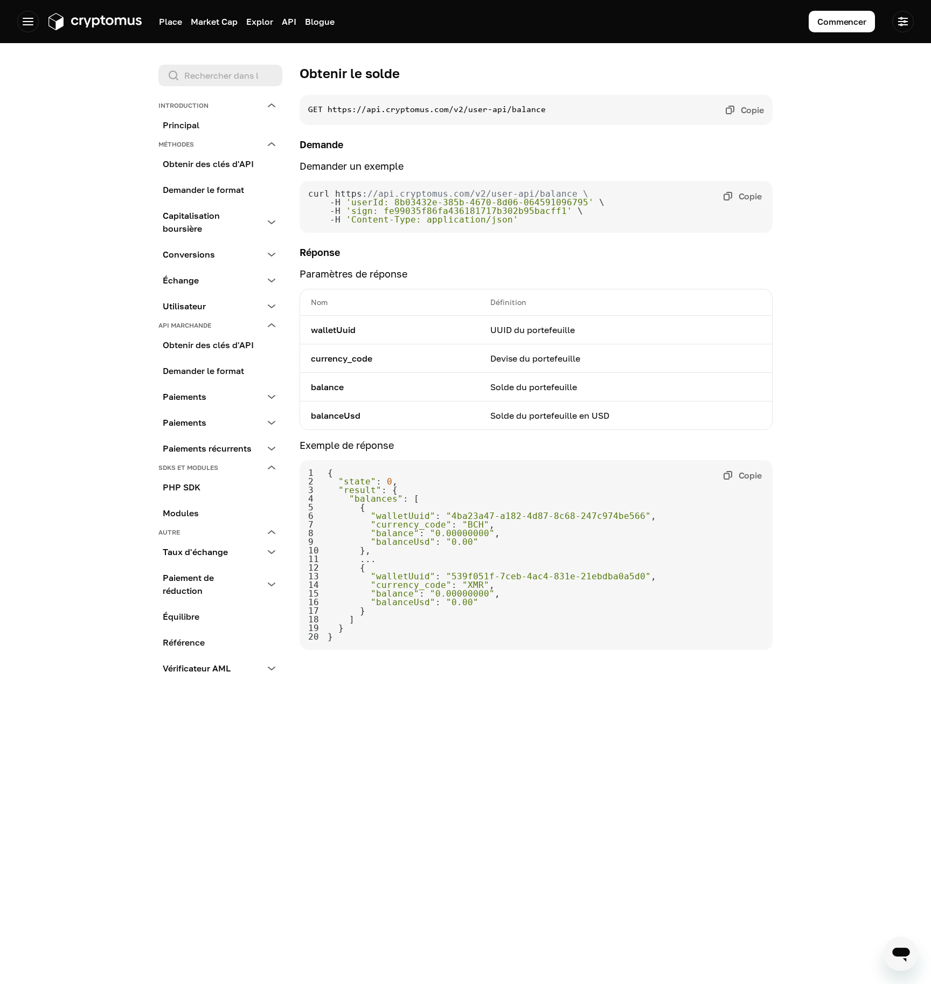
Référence (184, 642)
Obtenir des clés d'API (208, 163)
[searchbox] (220, 75)
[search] (222, 75)
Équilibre (181, 616)
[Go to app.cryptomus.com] (94, 21)
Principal (181, 125)
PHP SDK (181, 487)
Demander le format (203, 189)
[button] (220, 105)
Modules (181, 513)
